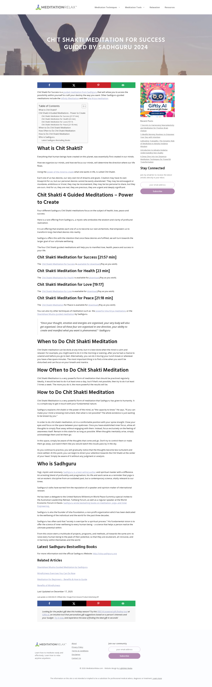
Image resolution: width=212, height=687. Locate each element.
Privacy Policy (77, 647)
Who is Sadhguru (46, 137)
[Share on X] (74, 85)
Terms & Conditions (80, 651)
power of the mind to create (60, 171)
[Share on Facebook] (49, 85)
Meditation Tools (133, 7)
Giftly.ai (45, 614)
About (74, 643)
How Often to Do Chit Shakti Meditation (57, 130)
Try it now (58, 617)
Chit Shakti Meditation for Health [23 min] (58, 119)
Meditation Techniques (106, 7)
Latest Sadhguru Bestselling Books (56, 140)
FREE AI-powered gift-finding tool (112, 611)
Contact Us (76, 658)
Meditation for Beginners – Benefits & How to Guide (62, 579)
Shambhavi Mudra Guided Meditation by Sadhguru (62, 567)
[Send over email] (123, 85)
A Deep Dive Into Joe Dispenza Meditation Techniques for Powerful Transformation (155, 159)
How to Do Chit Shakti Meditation (54, 134)
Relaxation (155, 7)
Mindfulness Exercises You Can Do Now (56, 573)
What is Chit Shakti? (48, 109)
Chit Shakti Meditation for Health (58, 277)
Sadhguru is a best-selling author (79, 472)
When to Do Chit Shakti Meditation (55, 127)
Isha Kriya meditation (97, 98)
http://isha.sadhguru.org (105, 553)
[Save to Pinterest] (98, 85)
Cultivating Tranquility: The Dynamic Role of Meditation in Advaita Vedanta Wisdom (157, 144)
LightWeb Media (125, 668)
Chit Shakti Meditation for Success (58, 264)
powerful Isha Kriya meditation (110, 310)
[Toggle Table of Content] (82, 106)
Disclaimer (76, 654)
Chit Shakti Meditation (53, 304)
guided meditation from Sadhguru (80, 92)
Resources (170, 7)
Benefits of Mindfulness (48, 585)
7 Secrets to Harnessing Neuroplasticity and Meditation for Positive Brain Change (157, 128)
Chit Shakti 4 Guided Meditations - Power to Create (62, 113)
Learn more (157, 678)
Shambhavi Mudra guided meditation (55, 314)
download (94, 277)
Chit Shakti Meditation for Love (57, 291)
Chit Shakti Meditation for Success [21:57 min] (60, 116)
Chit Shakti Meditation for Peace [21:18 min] (59, 124)
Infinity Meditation (70, 98)
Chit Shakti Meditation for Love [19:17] (57, 122)
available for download (88, 264)
